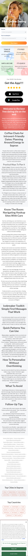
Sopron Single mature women (8, 476)
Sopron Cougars (20, 446)
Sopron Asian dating (19, 438)
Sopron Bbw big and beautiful (13, 440)
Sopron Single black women (13, 466)
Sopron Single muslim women (13, 478)
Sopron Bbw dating (8, 442)
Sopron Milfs (7, 460)
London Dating (6, 494)
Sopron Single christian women (13, 470)
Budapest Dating (12, 492)
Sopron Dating (22, 494)
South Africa (9, 515)
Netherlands (6, 512)
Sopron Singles (14, 482)
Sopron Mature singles (18, 458)
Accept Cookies (13, 553)
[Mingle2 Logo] (4, 3)
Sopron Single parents (7, 480)
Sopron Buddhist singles (10, 444)
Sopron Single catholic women (13, 468)
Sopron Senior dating (13, 462)
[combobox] (14, 32)
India (18, 509)
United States (6, 506)
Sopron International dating (13, 452)
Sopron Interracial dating (7, 454)
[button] (23, 3)
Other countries (17, 515)
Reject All (14, 548)
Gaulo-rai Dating (21, 492)
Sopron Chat (20, 444)
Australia (5, 509)
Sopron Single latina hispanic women (13, 474)
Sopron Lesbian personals (19, 456)
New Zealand (14, 512)
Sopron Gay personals (20, 448)
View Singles (14, 43)
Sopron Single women (19, 480)
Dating (4, 492)
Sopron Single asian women (13, 464)
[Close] (26, 522)
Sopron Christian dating (9, 446)
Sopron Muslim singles (17, 460)
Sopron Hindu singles (13, 450)
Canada (22, 506)
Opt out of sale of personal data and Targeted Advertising (14, 544)
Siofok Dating (14, 494)
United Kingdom (15, 506)
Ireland (22, 509)
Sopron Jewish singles (20, 454)
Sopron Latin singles (7, 456)
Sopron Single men (21, 476)
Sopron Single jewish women (13, 472)
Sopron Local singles (7, 458)
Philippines (22, 512)
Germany (12, 509)
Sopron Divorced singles (7, 448)
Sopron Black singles (19, 442)
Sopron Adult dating (8, 438)
